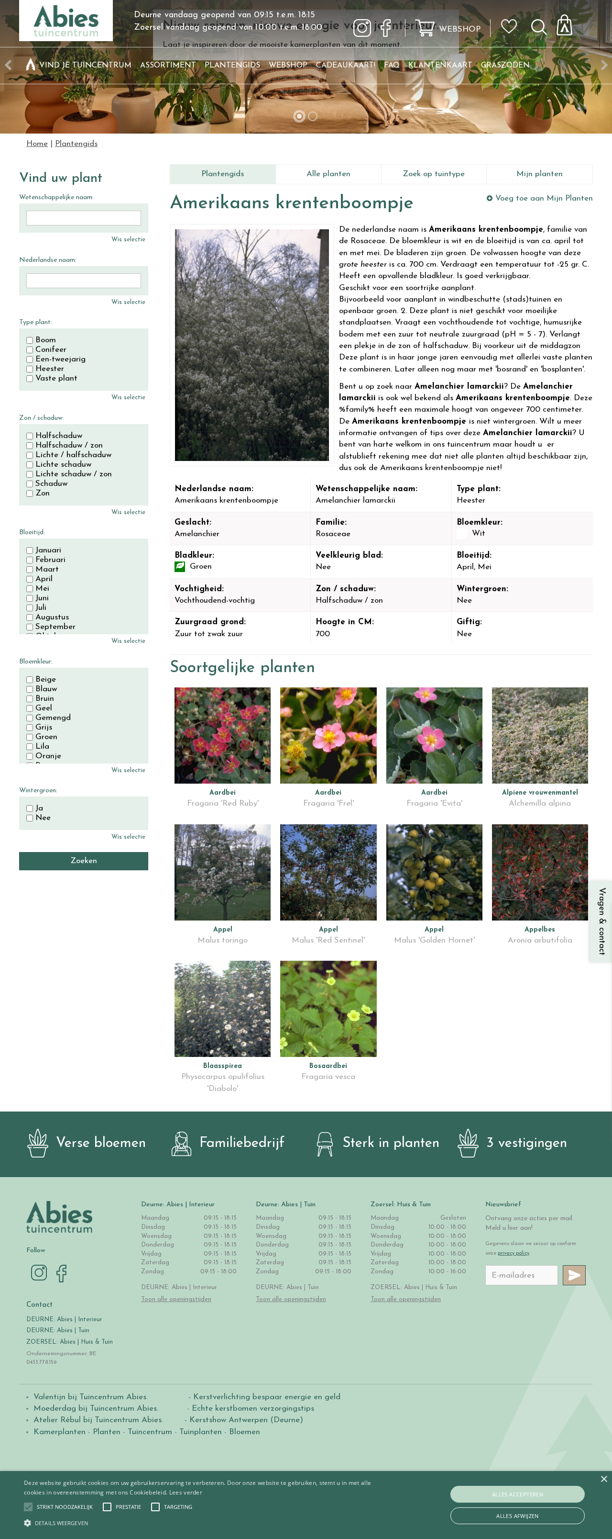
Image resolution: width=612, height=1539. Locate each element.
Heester (49, 369)
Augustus (52, 617)
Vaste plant (56, 378)
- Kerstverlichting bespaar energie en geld (263, 1397)
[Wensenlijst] (512, 19)
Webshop (460, 29)
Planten (106, 1432)
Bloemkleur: (36, 661)
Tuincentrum (150, 1432)
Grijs (43, 727)
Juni (42, 598)
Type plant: (35, 322)
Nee (43, 818)
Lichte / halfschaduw (73, 455)
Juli (40, 608)
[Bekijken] (570, 22)
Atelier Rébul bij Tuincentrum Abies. (98, 1420)
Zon (42, 493)
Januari (48, 550)
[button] (65, 1507)
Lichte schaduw (63, 464)
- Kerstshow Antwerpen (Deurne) (242, 1420)
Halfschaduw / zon (69, 445)
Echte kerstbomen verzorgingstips (253, 1408)
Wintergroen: (38, 790)
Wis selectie (128, 239)
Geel (43, 708)
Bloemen (244, 1432)
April (44, 579)
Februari (50, 560)
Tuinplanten (200, 1432)
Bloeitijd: (32, 532)
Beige (45, 679)
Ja (39, 808)
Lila (42, 746)
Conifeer (50, 350)
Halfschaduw (58, 436)
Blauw (46, 689)
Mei (42, 588)
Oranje (48, 756)
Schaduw (51, 484)
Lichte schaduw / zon (73, 474)
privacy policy (513, 1253)
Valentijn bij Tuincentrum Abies (89, 1397)
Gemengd (53, 718)
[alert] (306, 1505)
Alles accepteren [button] (517, 1494)
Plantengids (222, 174)
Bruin (44, 699)
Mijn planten (539, 174)
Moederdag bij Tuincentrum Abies (95, 1408)
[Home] (30, 66)
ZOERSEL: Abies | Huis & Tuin (70, 1342)
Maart (47, 569)
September (55, 627)
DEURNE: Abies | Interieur (64, 1319)
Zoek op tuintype (434, 174)
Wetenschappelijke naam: (56, 197)
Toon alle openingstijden (176, 1299)
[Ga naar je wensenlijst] (512, 30)
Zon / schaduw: (41, 418)
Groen (46, 737)
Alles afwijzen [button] (517, 1515)
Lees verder (185, 1492)
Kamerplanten (59, 1432)
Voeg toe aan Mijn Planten (544, 198)
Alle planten (328, 174)
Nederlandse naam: (47, 260)
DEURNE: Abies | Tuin (57, 1330)
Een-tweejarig (60, 359)
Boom (45, 340)
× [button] (603, 1479)
